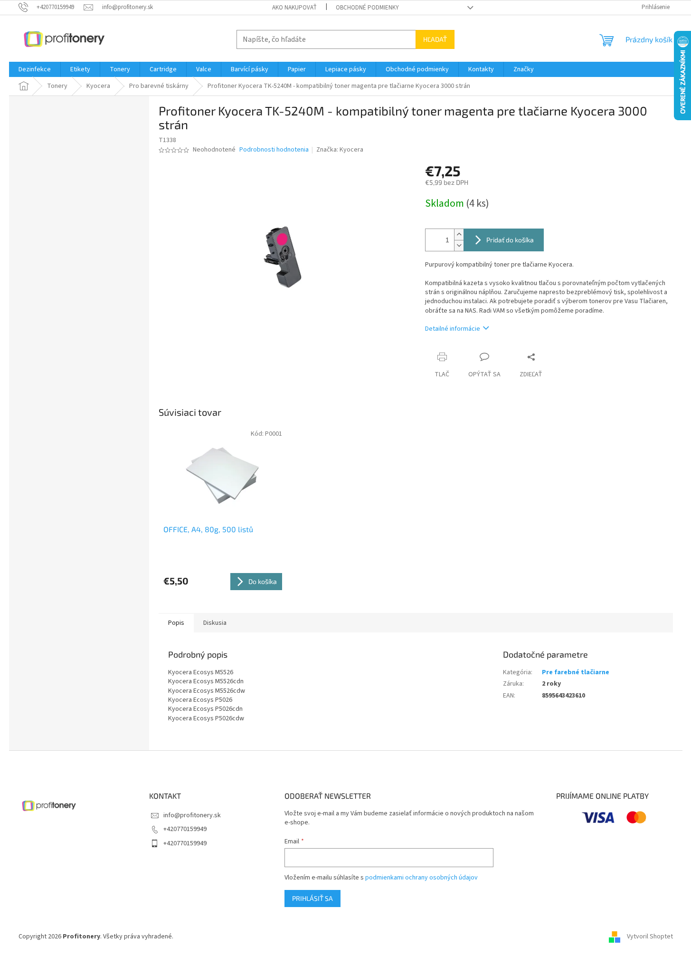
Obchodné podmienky (367, 7)
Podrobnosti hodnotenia (274, 149)
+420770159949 (185, 829)
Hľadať (435, 39)
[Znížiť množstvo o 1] (459, 245)
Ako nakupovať (294, 7)
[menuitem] (34, 69)
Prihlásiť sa (312, 898)
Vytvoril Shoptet (650, 936)
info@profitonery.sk (192, 815)
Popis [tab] (176, 623)
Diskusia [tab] (215, 623)
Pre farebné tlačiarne (575, 672)
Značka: (339, 149)
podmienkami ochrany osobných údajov (421, 877)
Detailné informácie (452, 329)
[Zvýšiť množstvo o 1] (459, 234)
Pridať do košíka (510, 240)
